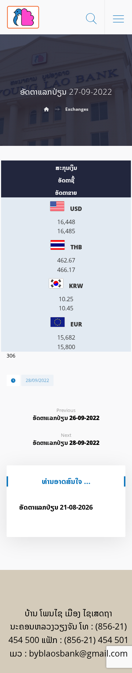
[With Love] (23, 17)
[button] (118, 18)
